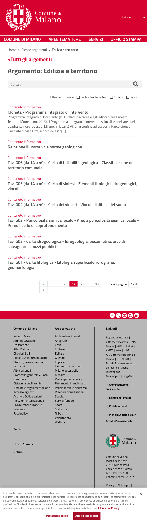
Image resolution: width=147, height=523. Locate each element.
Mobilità (60, 375)
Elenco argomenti (34, 49)
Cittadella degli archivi (27, 383)
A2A (118, 350)
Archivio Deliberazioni (27, 396)
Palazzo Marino (23, 336)
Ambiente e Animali (68, 336)
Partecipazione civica (68, 379)
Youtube (124, 315)
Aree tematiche (65, 39)
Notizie (18, 452)
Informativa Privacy (108, 508)
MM (127, 350)
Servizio (118, 97)
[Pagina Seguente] (43, 290)
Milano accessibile (66, 370)
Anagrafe (61, 340)
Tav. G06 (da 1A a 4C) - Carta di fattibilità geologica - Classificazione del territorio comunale (71, 165)
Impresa (60, 362)
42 (73, 283)
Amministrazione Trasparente (24, 342)
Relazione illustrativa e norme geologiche (45, 147)
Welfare (60, 422)
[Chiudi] (141, 493)
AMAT (109, 350)
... (57, 284)
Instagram (130, 315)
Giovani (60, 358)
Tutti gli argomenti (31, 59)
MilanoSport (113, 376)
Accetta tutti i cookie (86, 515)
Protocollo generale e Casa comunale (30, 377)
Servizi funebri (64, 400)
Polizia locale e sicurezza (71, 388)
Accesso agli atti (23, 392)
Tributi (59, 413)
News (134, 97)
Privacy (110, 485)
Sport (58, 405)
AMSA (129, 346)
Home (12, 49)
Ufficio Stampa (126, 39)
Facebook (112, 315)
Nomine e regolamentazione (31, 388)
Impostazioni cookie (57, 515)
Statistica (61, 409)
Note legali (124, 485)
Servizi (96, 39)
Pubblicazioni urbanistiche (30, 358)
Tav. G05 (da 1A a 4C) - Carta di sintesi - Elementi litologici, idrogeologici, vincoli (72, 186)
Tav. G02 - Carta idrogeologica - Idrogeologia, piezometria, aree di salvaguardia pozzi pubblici (66, 243)
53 (97, 284)
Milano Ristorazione (117, 369)
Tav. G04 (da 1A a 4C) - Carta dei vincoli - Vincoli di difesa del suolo (67, 204)
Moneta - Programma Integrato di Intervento (48, 112)
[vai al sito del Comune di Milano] (33, 17)
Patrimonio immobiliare (70, 383)
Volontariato (63, 418)
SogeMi (127, 376)
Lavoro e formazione (68, 366)
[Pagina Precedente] (43, 284)
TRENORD (123, 359)
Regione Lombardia (117, 337)
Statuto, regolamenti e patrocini (28, 364)
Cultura (60, 349)
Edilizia (59, 353)
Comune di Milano (22, 39)
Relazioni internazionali (28, 400)
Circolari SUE (21, 353)
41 (65, 284)
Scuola (59, 396)
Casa (58, 345)
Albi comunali (22, 370)
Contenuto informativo (93, 97)
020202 (129, 477)
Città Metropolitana (117, 342)
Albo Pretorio (21, 349)
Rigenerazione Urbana (69, 392)
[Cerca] (135, 84)
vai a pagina (119, 284)
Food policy (20, 413)
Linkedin (136, 315)
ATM (120, 346)
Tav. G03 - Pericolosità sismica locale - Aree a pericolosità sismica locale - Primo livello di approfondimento (73, 222)
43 (82, 284)
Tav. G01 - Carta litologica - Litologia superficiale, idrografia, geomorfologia (61, 264)
